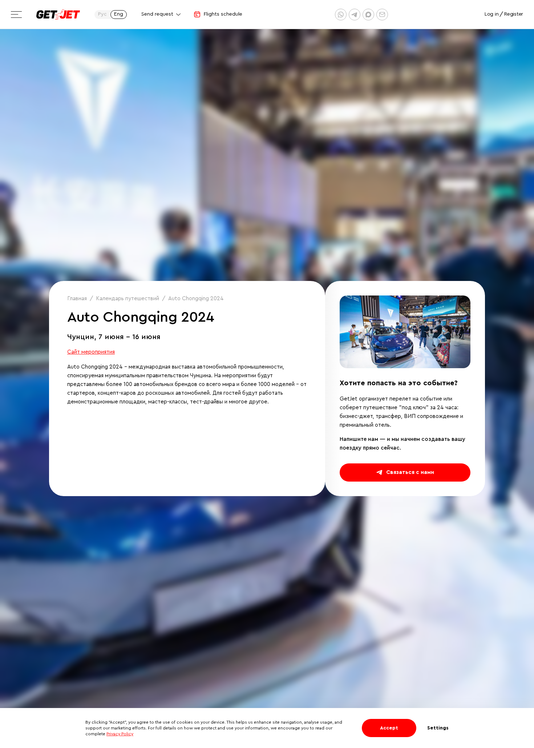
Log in (491, 14)
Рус (102, 14)
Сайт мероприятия (91, 352)
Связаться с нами (410, 472)
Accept (389, 728)
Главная (77, 298)
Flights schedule (223, 14)
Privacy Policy (119, 734)
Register (513, 14)
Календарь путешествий (127, 298)
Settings (438, 728)
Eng (118, 14)
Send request (157, 14)
